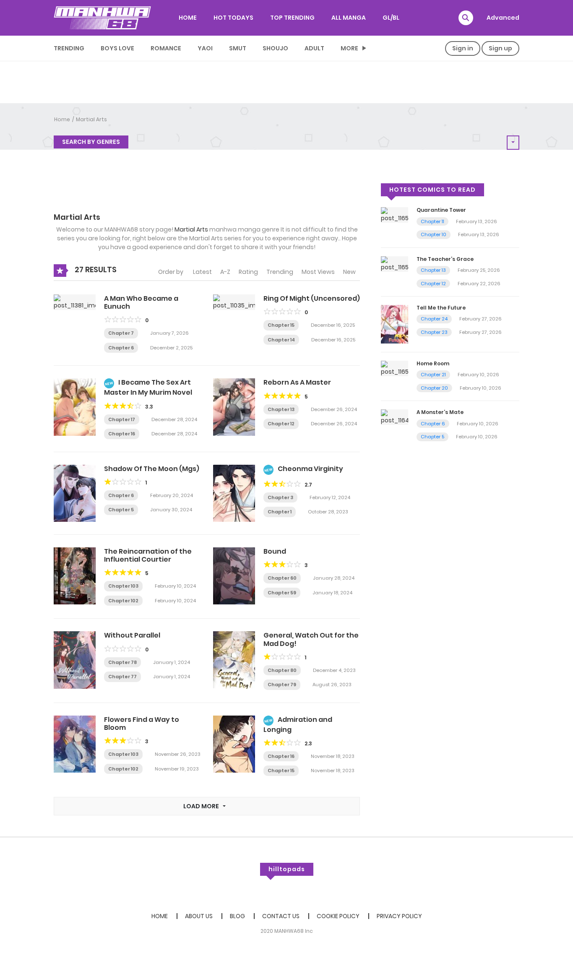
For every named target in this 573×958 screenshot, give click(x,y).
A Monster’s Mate (440, 412)
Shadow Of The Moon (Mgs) (151, 469)
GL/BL (391, 17)
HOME (188, 17)
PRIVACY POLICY (399, 916)
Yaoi (205, 48)
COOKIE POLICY (338, 916)
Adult (314, 48)
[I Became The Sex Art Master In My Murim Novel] (75, 406)
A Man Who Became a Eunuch (141, 302)
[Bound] (234, 575)
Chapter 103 (123, 586)
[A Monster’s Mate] (394, 417)
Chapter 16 (121, 433)
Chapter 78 (122, 662)
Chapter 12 (281, 423)
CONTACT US (281, 916)
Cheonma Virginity (310, 469)
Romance (166, 48)
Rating (248, 272)
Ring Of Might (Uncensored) (311, 298)
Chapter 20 (434, 388)
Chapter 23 (434, 332)
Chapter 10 (433, 234)
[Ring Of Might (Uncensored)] (234, 301)
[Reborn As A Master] (234, 406)
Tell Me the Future (441, 307)
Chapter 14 (281, 339)
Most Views (318, 272)
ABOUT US (199, 916)
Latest (202, 272)
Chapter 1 (280, 511)
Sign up (500, 48)
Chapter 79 (282, 684)
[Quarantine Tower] (394, 215)
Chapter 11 (432, 221)
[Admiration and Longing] (234, 743)
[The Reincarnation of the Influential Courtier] (75, 575)
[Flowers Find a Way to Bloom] (75, 743)
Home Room (433, 363)
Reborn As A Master (297, 382)
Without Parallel (132, 635)
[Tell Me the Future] (394, 324)
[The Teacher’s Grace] (394, 263)
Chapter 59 (282, 592)
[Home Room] (394, 368)
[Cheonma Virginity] (234, 493)
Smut (237, 48)
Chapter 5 (121, 509)
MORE (349, 48)
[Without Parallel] (75, 659)
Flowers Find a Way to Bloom (141, 723)
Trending (69, 48)
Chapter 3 (280, 497)
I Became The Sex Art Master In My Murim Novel (148, 387)
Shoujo (275, 48)
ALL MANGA (348, 17)
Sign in (462, 48)
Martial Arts (91, 119)
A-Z (225, 272)
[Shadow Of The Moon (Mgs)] (75, 493)
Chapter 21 (433, 374)
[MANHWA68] (102, 17)
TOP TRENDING (292, 17)
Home (62, 119)
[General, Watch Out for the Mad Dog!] (234, 659)
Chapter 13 (281, 409)
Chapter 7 (121, 333)
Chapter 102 (123, 600)
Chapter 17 (121, 419)
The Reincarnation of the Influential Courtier (148, 555)
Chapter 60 (282, 578)
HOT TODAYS (233, 17)
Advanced (503, 17)
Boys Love (117, 48)
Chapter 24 (434, 318)
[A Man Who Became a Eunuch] (75, 301)
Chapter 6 (121, 347)
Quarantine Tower (441, 209)
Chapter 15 (281, 325)
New (349, 272)
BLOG (237, 916)
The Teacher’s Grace (445, 259)
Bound (274, 551)
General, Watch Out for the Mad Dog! (311, 639)
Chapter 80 (282, 670)
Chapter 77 (122, 676)
